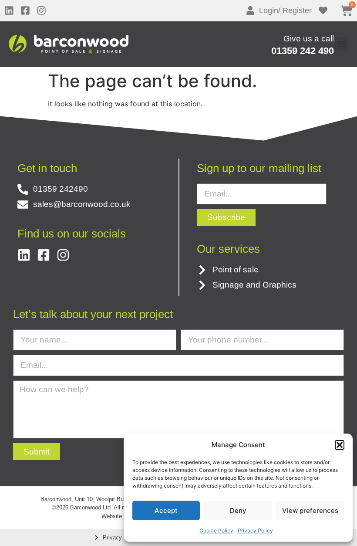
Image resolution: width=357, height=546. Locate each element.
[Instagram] (41, 10)
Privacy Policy (255, 530)
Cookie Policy (216, 530)
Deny (238, 510)
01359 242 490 (302, 50)
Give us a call (308, 38)
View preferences (310, 510)
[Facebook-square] (25, 10)
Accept (166, 510)
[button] (339, 445)
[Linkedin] (9, 10)
